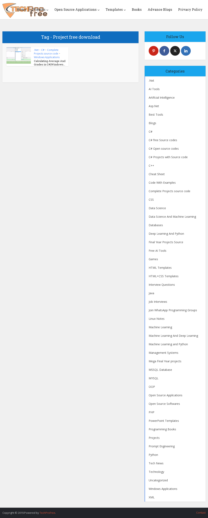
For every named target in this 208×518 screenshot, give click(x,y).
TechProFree (47, 513)
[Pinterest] (153, 51)
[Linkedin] (186, 51)
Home (21, 9)
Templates (114, 9)
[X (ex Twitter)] (175, 51)
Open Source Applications (75, 9)
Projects (38, 9)
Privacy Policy (190, 9)
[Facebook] (164, 51)
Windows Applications (47, 57)
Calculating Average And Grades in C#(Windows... (49, 62)
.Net (36, 50)
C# (42, 50)
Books (137, 9)
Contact (201, 512)
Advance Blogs (160, 9)
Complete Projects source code (46, 51)
